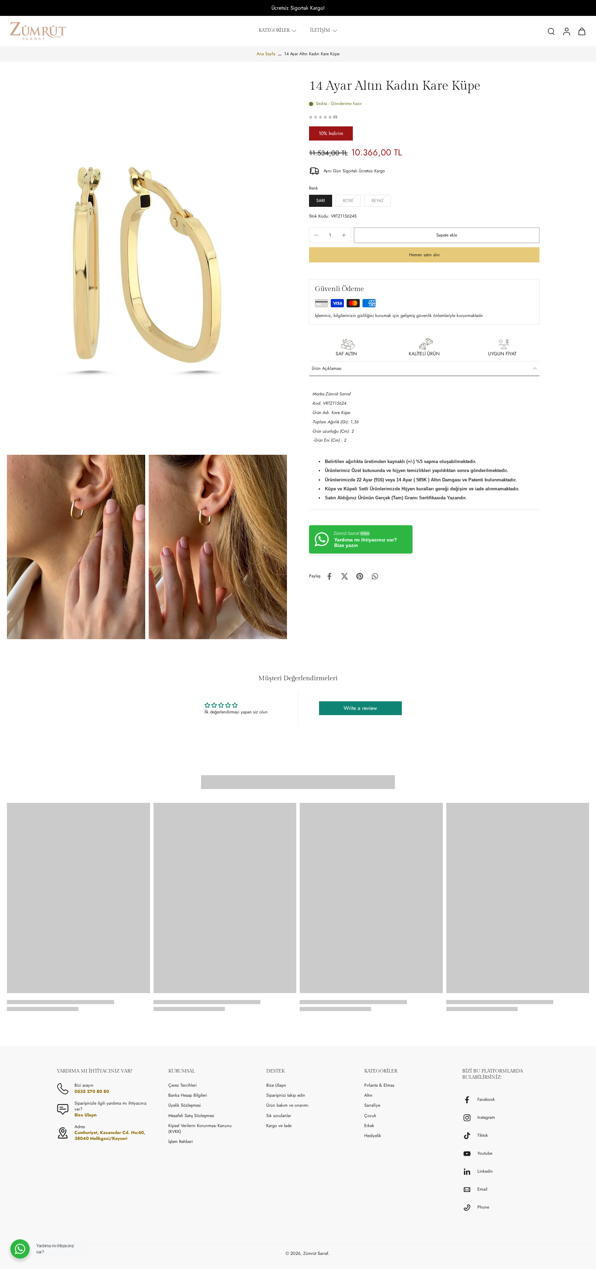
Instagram (486, 1118)
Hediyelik (372, 1136)
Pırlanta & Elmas (379, 1085)
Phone (483, 1207)
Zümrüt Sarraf (315, 1253)
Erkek (369, 1126)
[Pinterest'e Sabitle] (359, 576)
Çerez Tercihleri (182, 1085)
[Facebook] (469, 1099)
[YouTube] (469, 1153)
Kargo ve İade (278, 1126)
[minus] (316, 235)
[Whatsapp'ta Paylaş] (375, 576)
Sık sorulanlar (278, 1116)
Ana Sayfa (266, 54)
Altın (368, 1095)
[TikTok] (469, 1135)
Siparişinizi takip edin (285, 1095)
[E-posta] (469, 1189)
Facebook (486, 1100)
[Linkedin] (469, 1171)
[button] (446, 235)
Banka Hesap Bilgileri (187, 1095)
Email (482, 1189)
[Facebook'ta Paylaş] (329, 576)
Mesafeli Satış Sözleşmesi (191, 1116)
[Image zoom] (147, 264)
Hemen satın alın (424, 255)
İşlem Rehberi (180, 1142)
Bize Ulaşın (276, 1085)
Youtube (484, 1153)
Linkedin (485, 1171)
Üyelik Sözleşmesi (184, 1105)
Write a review (360, 708)
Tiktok (482, 1135)
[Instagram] (469, 1117)
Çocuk (370, 1116)
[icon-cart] (581, 31)
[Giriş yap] (566, 31)
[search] (551, 31)
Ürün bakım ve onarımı (287, 1105)
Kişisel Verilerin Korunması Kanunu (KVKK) (200, 1129)
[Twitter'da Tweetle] (344, 576)
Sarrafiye (372, 1105)
